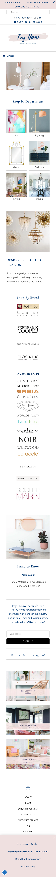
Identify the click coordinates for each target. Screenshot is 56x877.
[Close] (54, 838)
